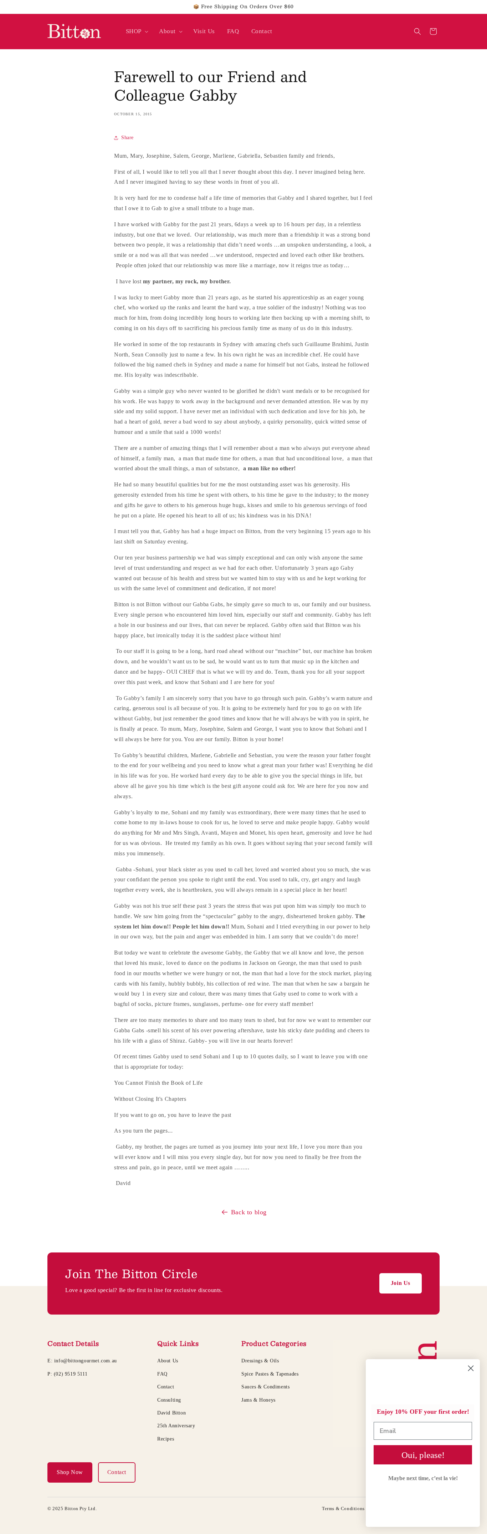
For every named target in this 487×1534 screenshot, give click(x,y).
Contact (165, 1386)
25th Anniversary (176, 1425)
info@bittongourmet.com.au (85, 1360)
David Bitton (171, 1413)
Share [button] (127, 137)
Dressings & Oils (260, 1360)
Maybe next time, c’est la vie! (423, 1478)
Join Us (400, 1283)
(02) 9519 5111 (70, 1374)
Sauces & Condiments (265, 1386)
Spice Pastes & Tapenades (269, 1374)
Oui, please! (423, 1455)
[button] (136, 31)
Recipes (165, 1439)
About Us (167, 1360)
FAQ (162, 1374)
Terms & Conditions (343, 1508)
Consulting (169, 1400)
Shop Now (70, 1472)
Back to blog (249, 1212)
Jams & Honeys (258, 1400)
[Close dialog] (471, 1368)
